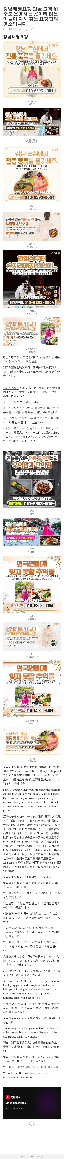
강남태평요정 (11, 387)
